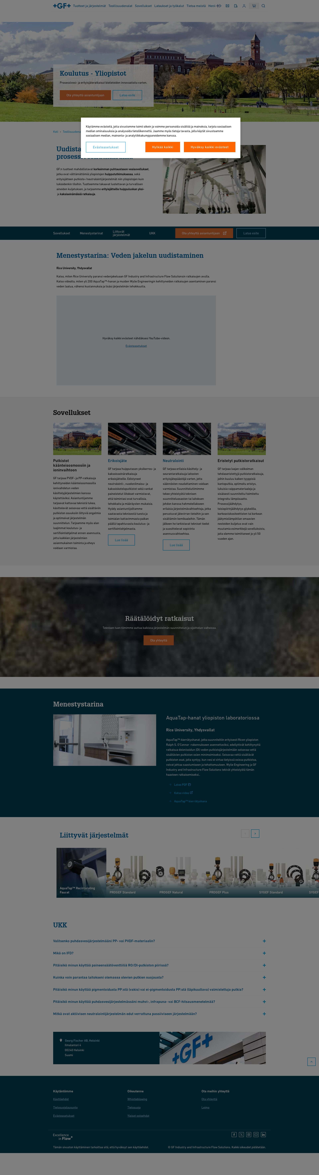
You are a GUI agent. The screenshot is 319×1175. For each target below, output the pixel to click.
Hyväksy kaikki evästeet (210, 147)
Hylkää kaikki (162, 147)
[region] (160, 138)
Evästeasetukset (106, 147)
